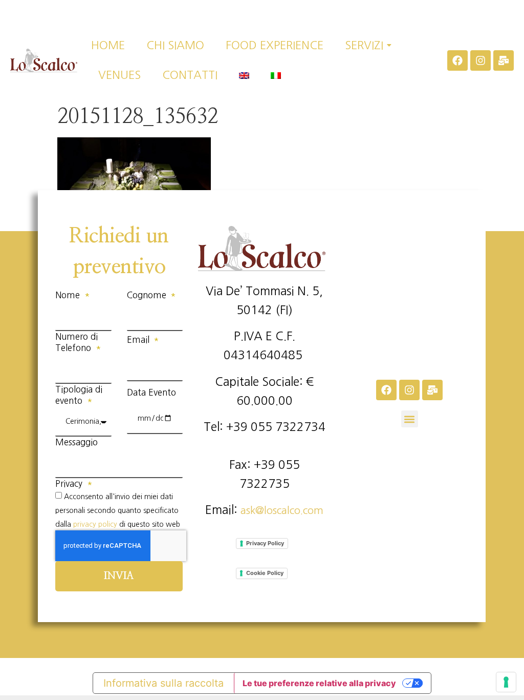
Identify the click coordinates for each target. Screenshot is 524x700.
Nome (68, 295)
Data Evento (151, 392)
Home (108, 45)
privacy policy (95, 523)
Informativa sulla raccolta (163, 683)
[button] (409, 418)
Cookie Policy (264, 573)
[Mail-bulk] (503, 60)
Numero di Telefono (76, 342)
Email (139, 339)
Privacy (70, 483)
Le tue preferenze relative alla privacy (319, 683)
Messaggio (76, 442)
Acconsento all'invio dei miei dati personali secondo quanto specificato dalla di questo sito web (117, 510)
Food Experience (274, 45)
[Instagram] (480, 60)
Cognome (148, 295)
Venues (119, 74)
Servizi (364, 45)
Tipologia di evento (78, 395)
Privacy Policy (265, 543)
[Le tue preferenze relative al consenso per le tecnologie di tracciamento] (506, 682)
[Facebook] (457, 60)
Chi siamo (175, 45)
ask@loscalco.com (282, 510)
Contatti (189, 74)
